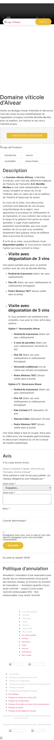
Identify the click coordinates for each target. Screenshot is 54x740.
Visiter (24, 622)
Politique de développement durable (23, 691)
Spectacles (26, 618)
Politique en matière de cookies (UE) (23, 677)
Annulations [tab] (31, 161)
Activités (25, 615)
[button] (27, 738)
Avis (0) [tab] (29, 155)
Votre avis (9, 492)
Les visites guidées (29, 612)
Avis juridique (14, 674)
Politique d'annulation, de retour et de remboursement (29, 684)
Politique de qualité (16, 687)
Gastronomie (27, 628)
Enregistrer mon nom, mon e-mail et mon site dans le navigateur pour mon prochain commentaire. (26, 537)
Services (25, 625)
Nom (6, 508)
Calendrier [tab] (10, 161)
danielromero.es (34, 718)
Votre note (9, 484)
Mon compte (27, 632)
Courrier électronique (15, 520)
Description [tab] (10, 155)
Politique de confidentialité (19, 681)
